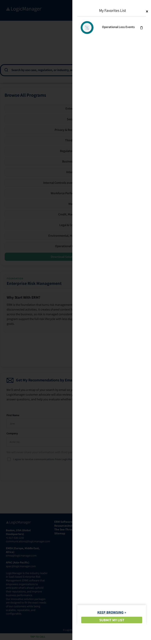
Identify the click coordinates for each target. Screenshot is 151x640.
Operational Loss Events (118, 27)
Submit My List (111, 620)
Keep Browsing (110, 612)
